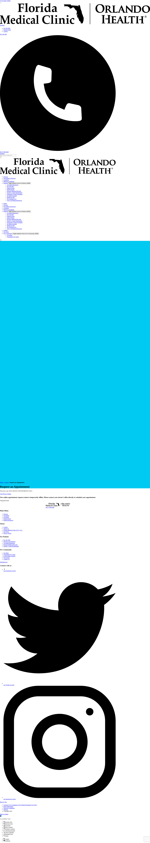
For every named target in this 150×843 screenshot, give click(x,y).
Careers (5, 31)
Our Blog (6, 553)
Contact (6, 482)
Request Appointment (9, 541)
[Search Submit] (0, 157)
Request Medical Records (10, 544)
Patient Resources (8, 520)
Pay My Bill (6, 28)
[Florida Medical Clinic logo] (58, 174)
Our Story (6, 532)
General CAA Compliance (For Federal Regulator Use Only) (20, 805)
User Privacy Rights (5, 494)
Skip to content (4, 814)
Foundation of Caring (9, 554)
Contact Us (6, 559)
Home (1, 482)
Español (2, 25)
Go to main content (5, 0)
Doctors (5, 514)
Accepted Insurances (9, 543)
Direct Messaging (8, 806)
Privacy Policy (7, 533)
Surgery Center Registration (11, 546)
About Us (6, 528)
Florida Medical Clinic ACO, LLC (12, 530)
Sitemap (5, 809)
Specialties (6, 515)
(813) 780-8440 (50, 507)
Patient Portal (7, 30)
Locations (6, 517)
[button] (0, 816)
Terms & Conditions (9, 808)
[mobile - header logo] (75, 23)
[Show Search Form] (0, 240)
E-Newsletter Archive (9, 556)
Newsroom (6, 557)
